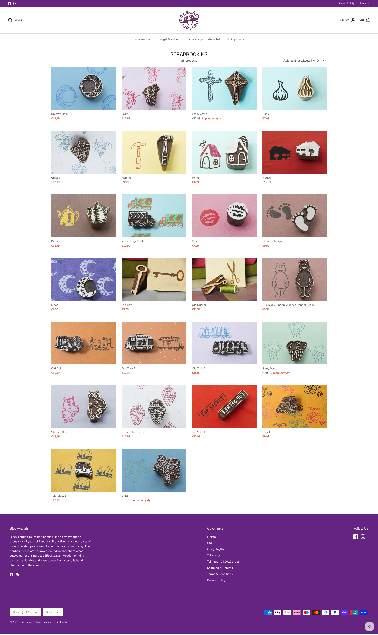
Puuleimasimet (142, 39)
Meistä (211, 537)
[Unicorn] (154, 470)
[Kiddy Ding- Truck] (154, 215)
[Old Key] (154, 279)
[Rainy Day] (294, 343)
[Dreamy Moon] (83, 88)
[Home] (224, 152)
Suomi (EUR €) (346, 3)
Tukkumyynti (215, 555)
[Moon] (83, 279)
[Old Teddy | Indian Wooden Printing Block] (294, 279)
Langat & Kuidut (169, 39)
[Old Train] (83, 343)
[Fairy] (154, 88)
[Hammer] (154, 152)
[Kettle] (83, 215)
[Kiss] (224, 215)
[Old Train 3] (224, 343)
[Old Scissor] (224, 279)
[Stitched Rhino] (83, 406)
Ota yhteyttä (215, 549)
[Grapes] (83, 152)
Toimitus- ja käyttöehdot (223, 562)
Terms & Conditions (220, 574)
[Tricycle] (294, 406)
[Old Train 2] (154, 343)
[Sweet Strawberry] (154, 406)
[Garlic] (294, 88)
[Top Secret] (224, 406)
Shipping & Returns (220, 568)
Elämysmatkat (236, 39)
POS (35, 622)
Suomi (363, 3)
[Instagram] (14, 3)
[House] (294, 152)
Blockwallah (25, 622)
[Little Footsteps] (294, 215)
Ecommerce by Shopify (55, 622)
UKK (210, 543)
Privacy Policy (216, 580)
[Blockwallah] (189, 20)
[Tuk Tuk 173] (83, 470)
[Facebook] (9, 3)
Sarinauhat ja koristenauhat (203, 39)
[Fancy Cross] (224, 88)
